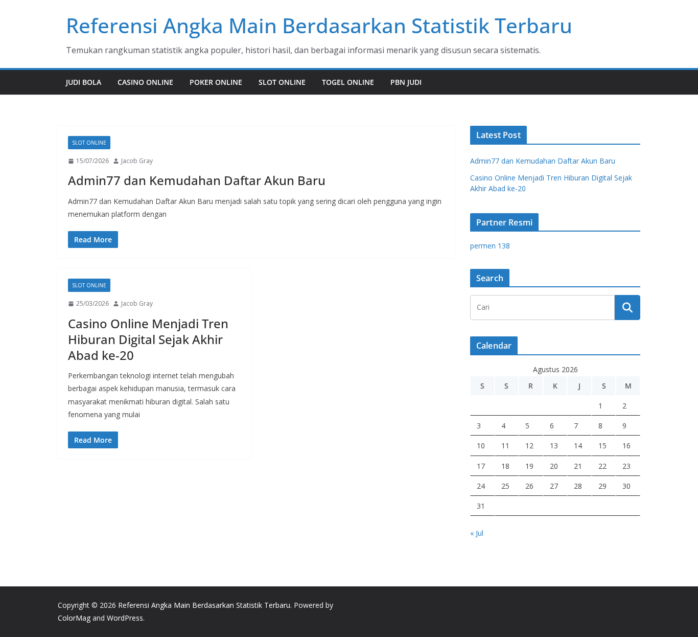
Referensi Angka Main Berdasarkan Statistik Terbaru (319, 25)
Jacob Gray (137, 160)
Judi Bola (83, 82)
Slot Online (282, 82)
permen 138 (490, 246)
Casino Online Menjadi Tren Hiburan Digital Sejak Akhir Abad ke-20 (148, 339)
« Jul (476, 533)
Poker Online (216, 82)
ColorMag (74, 618)
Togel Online (348, 82)
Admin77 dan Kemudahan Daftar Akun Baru (196, 180)
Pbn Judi (406, 82)
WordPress (125, 618)
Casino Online (145, 82)
